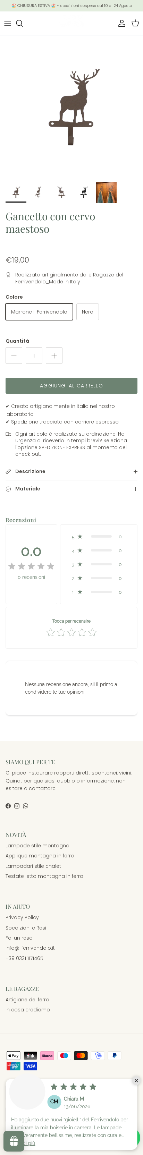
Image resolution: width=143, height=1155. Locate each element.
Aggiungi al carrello (71, 385)
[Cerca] (23, 23)
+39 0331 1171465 (24, 958)
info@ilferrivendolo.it (30, 947)
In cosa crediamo (28, 1009)
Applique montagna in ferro (40, 855)
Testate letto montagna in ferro (44, 876)
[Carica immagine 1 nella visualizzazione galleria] (71, 106)
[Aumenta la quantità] (54, 355)
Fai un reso (19, 937)
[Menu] (7, 23)
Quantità (17, 341)
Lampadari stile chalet (33, 866)
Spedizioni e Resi (26, 927)
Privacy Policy (22, 917)
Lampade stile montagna (37, 845)
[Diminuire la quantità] (14, 355)
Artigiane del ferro (27, 999)
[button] (99, 536)
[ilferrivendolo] (71, 23)
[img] (31, 566)
